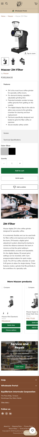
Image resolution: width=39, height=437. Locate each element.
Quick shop (11, 325)
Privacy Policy (28, 426)
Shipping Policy (17, 426)
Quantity (4, 158)
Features (7, 84)
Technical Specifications (12, 140)
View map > (5, 402)
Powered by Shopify (19, 433)
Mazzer (10, 16)
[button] (5, 61)
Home (3, 16)
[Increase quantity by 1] (20, 163)
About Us (7, 426)
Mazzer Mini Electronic (10, 317)
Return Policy (13, 429)
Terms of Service (25, 429)
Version (6, 133)
